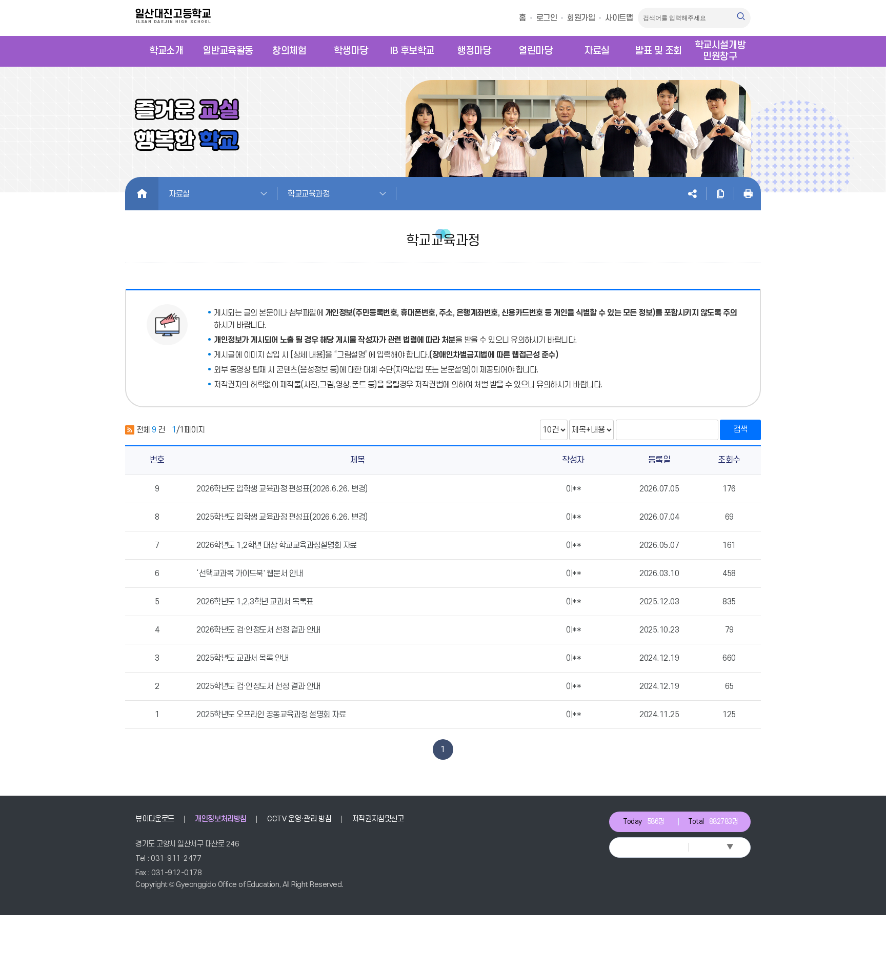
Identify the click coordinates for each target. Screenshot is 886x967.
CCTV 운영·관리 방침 (299, 819)
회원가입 (581, 18)
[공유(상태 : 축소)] (692, 193)
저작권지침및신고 (378, 819)
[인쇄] (748, 193)
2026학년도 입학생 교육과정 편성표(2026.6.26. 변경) (282, 489)
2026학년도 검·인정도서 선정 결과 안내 (258, 630)
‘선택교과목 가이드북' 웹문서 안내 (249, 573)
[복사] (720, 193)
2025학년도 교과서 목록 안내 (242, 658)
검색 (740, 429)
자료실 (179, 194)
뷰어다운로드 (154, 819)
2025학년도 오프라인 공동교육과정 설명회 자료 (271, 714)
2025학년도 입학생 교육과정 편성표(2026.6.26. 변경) (282, 517)
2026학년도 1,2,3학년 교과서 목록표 (254, 601)
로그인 (546, 18)
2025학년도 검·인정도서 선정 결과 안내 (258, 686)
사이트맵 (619, 18)
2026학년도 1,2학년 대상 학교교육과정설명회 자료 (276, 545)
